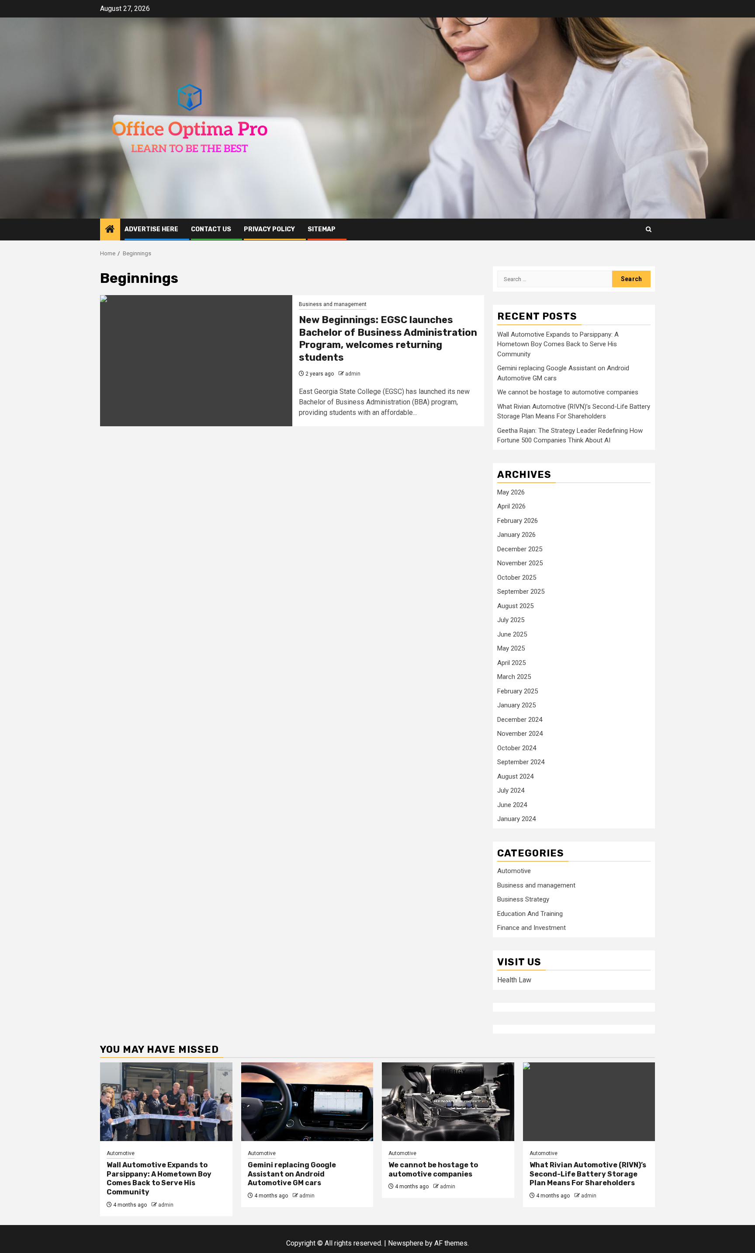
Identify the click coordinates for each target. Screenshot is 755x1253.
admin (352, 374)
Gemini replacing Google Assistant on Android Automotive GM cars (292, 1174)
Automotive (514, 871)
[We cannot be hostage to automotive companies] (448, 1101)
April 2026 (511, 506)
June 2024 (512, 805)
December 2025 (519, 549)
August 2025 (515, 606)
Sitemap (322, 229)
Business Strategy (523, 899)
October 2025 (516, 577)
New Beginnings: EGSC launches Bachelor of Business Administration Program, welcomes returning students (388, 338)
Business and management (333, 304)
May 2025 (511, 648)
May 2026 (511, 492)
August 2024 (515, 776)
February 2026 (517, 521)
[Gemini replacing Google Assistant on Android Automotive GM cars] (307, 1101)
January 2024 (516, 819)
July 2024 (510, 790)
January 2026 (516, 535)
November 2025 (520, 563)
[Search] (648, 229)
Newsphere (405, 1243)
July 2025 (510, 620)
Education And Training (530, 914)
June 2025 (512, 634)
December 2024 (519, 720)
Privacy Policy (269, 229)
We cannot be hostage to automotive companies (567, 392)
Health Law (514, 980)
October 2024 (516, 748)
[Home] (110, 230)
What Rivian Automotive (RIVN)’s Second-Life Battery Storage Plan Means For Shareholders (588, 1174)
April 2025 (511, 663)
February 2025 (517, 691)
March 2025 (514, 677)
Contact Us (211, 229)
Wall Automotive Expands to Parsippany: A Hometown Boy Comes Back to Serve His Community (558, 344)
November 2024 (520, 734)
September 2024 (520, 762)
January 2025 (516, 705)
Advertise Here (151, 229)
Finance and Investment (531, 928)
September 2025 (520, 591)
